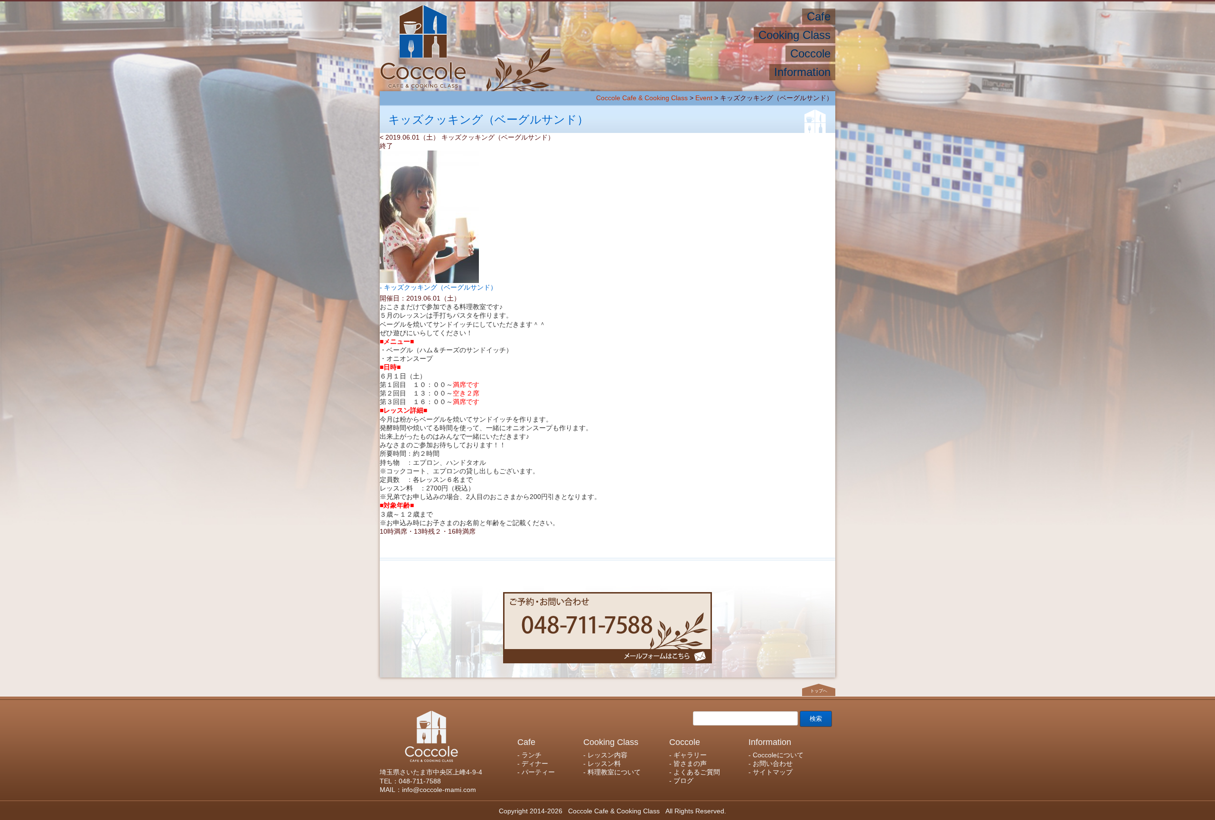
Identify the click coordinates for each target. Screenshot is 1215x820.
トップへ (818, 690)
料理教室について (609, 34)
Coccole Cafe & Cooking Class (642, 98)
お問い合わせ (669, 71)
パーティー (702, 16)
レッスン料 (671, 34)
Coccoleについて (734, 71)
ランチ (785, 16)
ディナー (747, 16)
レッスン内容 (725, 34)
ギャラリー (760, 53)
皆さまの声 (711, 53)
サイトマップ (612, 71)
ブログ (603, 53)
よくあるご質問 (653, 53)
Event (703, 98)
